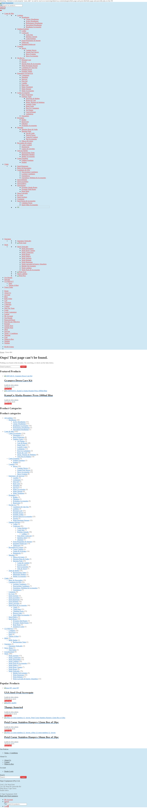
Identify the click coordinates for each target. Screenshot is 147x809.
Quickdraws (26, 176)
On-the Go (21, 58)
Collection (7, 304)
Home (6, 291)
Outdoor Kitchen (23, 29)
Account (7, 295)
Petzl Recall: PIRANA (12, 322)
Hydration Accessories (29, 125)
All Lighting (8, 418)
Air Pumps (29, 110)
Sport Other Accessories (30, 205)
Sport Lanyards (22, 193)
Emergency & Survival (25, 73)
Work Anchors (26, 258)
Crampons (20, 199)
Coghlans (12, 630)
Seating (24, 162)
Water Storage (26, 89)
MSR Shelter (13, 640)
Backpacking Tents (28, 153)
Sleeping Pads (26, 131)
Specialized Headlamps (34, 25)
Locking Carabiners (28, 174)
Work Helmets (26, 260)
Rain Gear (25, 85)
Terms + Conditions (11, 333)
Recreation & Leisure (24, 143)
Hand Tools (30, 106)
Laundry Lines (31, 104)
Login (6, 310)
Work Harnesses (27, 262)
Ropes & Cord (31, 100)
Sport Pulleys (21, 183)
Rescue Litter (17, 613)
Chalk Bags (17, 609)
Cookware (25, 33)
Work (6, 245)
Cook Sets (29, 35)
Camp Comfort (27, 145)
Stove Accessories (32, 56)
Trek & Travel (30, 135)
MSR (6, 638)
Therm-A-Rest (14, 285)
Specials (7, 279)
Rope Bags (25, 191)
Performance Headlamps (34, 23)
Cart (5, 300)
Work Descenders (28, 249)
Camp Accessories (23, 93)
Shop (6, 329)
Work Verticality (22, 247)
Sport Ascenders (22, 182)
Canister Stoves (31, 50)
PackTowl (12, 632)
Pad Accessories (31, 139)
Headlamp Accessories (33, 27)
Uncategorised (9, 652)
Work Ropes (26, 254)
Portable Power (27, 69)
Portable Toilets (27, 71)
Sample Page (8, 326)
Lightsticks (29, 114)
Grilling (24, 534)
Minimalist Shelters (28, 154)
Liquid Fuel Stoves (32, 52)
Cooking (20, 46)
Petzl (10, 283)
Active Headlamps (32, 21)
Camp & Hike (9, 13)
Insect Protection (27, 95)
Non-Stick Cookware (24, 536)
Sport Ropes (21, 185)
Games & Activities (28, 149)
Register (7, 324)
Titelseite (7, 335)
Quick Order (8, 287)
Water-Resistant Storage (30, 66)
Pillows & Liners (27, 141)
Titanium (20, 540)
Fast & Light (30, 133)
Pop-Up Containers (32, 108)
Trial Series (12, 650)
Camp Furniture (22, 158)
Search (23, 367)
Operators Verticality (24, 241)
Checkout (7, 302)
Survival (24, 79)
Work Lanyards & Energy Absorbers (34, 264)
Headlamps (25, 17)
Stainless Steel (22, 538)
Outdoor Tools (26, 96)
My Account (8, 316)
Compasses (25, 75)
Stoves (24, 48)
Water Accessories (28, 91)
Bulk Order (8, 299)
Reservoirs (25, 122)
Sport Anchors (22, 197)
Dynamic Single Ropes (29, 187)
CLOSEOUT (9, 281)
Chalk (15, 607)
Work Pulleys (26, 256)
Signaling (25, 77)
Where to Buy (9, 339)
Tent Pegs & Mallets (33, 98)
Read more (8, 389)
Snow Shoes (8, 648)
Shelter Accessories (28, 156)
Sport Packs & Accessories (26, 201)
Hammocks (25, 147)
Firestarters (25, 116)
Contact (7, 306)
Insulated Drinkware (28, 44)
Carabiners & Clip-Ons (29, 67)
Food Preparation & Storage (31, 40)
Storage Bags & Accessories (31, 64)
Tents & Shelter (22, 151)
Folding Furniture (27, 160)
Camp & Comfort (32, 137)
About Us (7, 293)
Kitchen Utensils (31, 37)
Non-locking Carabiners (30, 172)
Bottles (24, 120)
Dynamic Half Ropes (29, 189)
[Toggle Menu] (1, 10)
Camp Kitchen (31, 39)
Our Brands (8, 278)
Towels (24, 62)
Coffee (24, 31)
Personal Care (26, 60)
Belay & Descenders (24, 168)
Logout (6, 314)
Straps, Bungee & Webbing (35, 102)
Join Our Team (9, 308)
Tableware (25, 42)
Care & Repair (31, 112)
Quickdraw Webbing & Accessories (34, 178)
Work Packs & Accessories (31, 270)
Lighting (20, 15)
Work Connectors (27, 252)
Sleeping (20, 127)
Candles (24, 83)
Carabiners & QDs (23, 170)
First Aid (24, 81)
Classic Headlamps (32, 19)
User (6, 337)
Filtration (25, 124)
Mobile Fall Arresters (29, 266)
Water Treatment (27, 87)
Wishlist (7, 341)
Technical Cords (18, 627)
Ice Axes (20, 195)
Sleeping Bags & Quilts (30, 129)
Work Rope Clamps (28, 250)
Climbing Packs (27, 203)
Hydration (20, 118)
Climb (6, 164)
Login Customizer (10, 312)
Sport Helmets (22, 180)
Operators (7, 239)
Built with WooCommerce (9, 796)
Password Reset (9, 320)
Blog (6, 297)
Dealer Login (8, 771)
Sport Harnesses (22, 166)
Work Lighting (27, 268)
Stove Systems (31, 54)
